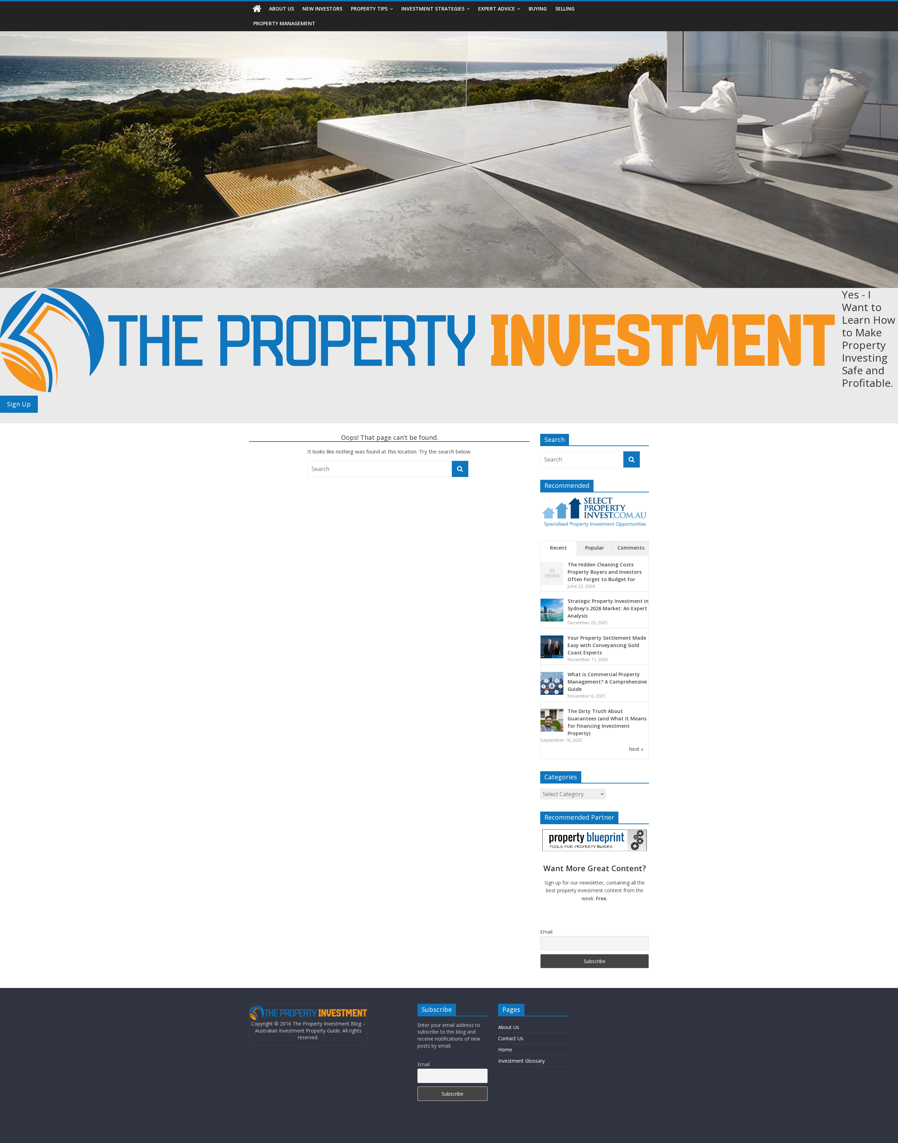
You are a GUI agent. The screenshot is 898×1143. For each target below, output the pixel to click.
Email (546, 931)
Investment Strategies (432, 8)
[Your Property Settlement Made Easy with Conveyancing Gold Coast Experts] (552, 639)
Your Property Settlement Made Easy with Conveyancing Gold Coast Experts (607, 645)
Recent (558, 547)
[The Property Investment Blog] (257, 8)
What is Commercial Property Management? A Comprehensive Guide (607, 681)
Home (505, 1049)
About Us (281, 8)
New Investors (322, 8)
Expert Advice (496, 8)
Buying (538, 8)
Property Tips (369, 8)
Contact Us (510, 1038)
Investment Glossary (521, 1060)
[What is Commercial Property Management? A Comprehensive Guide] (552, 675)
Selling (565, 8)
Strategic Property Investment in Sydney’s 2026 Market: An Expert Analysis (608, 608)
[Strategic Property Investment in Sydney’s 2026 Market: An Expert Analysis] (552, 602)
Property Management (284, 23)
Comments (630, 547)
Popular (594, 547)
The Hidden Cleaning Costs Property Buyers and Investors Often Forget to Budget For (605, 572)
